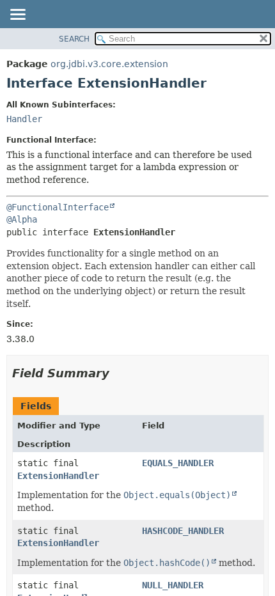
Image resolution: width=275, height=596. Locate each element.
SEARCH (74, 39)
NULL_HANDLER (172, 585)
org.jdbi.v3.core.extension (109, 64)
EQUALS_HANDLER (178, 463)
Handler (24, 119)
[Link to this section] (118, 373)
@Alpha (21, 219)
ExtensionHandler (58, 476)
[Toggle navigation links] (17, 15)
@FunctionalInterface (57, 207)
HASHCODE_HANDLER (183, 531)
